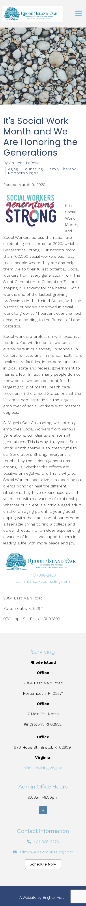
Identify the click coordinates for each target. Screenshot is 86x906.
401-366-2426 (43, 575)
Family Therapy (61, 169)
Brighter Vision (55, 897)
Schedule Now (43, 864)
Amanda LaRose (24, 163)
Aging (13, 169)
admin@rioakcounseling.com (43, 581)
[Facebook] (43, 810)
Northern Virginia (23, 173)
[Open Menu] (78, 14)
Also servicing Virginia (43, 767)
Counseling (32, 169)
